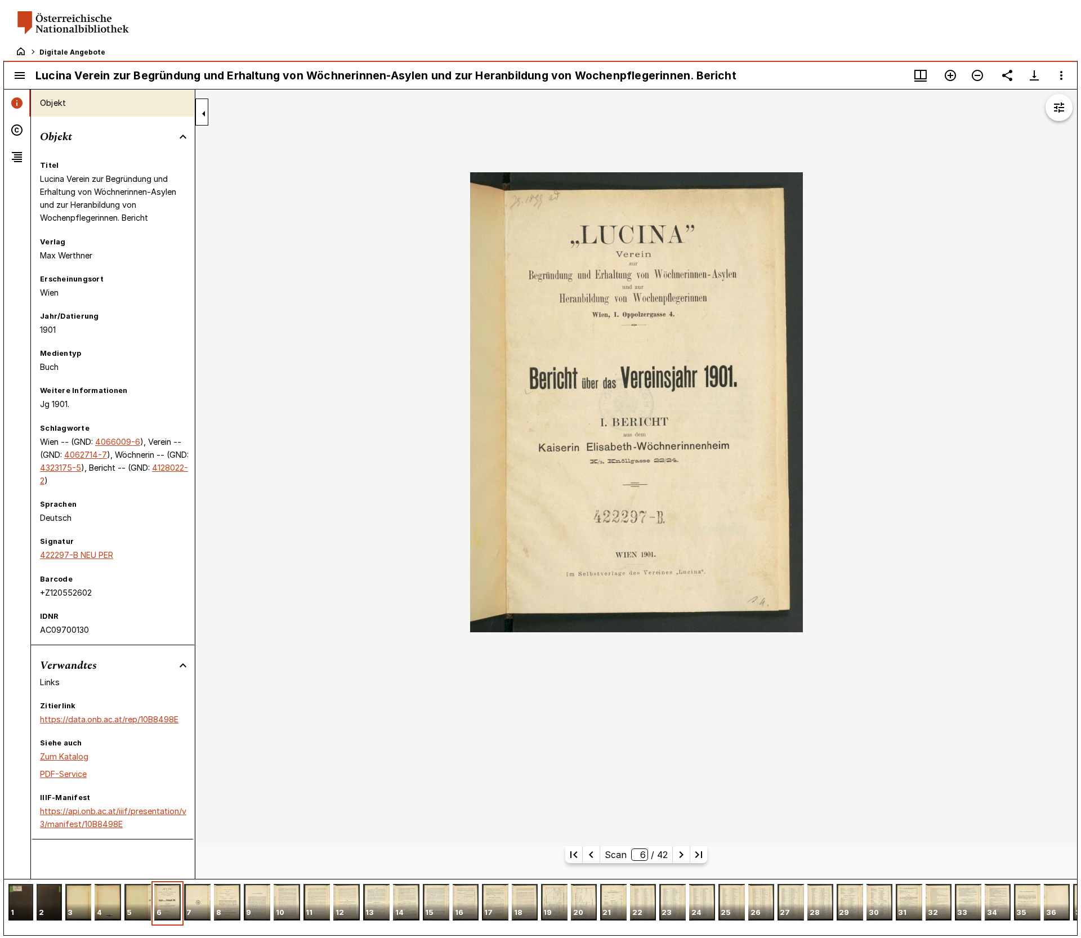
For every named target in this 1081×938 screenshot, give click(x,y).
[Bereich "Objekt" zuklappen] (183, 137)
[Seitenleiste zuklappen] (204, 113)
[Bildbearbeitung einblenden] (1059, 107)
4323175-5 (60, 467)
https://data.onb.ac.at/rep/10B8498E (109, 719)
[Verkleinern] (977, 75)
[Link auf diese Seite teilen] (1007, 75)
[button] (20, 903)
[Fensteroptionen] (1061, 75)
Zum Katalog (64, 756)
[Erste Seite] (573, 854)
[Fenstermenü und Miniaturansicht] (920, 75)
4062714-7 (85, 454)
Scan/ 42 (636, 854)
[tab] (17, 103)
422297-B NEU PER (76, 555)
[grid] (540, 907)
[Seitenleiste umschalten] (19, 75)
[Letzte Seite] (698, 854)
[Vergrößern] (950, 75)
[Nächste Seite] (681, 854)
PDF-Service (63, 774)
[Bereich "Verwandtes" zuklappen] (183, 665)
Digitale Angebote (72, 52)
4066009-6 (117, 441)
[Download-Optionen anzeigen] (1034, 75)
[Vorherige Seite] (591, 854)
